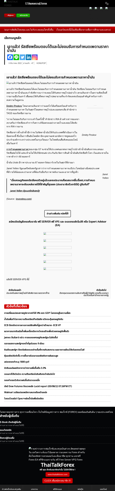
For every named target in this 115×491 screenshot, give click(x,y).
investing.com (23, 199)
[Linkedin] (28, 57)
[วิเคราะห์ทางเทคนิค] (97, 15)
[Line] (16, 57)
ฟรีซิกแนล (57, 489)
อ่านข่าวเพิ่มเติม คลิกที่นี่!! (57, 213)
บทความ (34, 489)
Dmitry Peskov (14, 106)
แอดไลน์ (103, 489)
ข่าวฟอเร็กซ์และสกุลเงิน (11, 489)
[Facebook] (10, 57)
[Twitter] (22, 57)
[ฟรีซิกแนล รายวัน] (91, 15)
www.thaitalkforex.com (57, 474)
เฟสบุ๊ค (80, 489)
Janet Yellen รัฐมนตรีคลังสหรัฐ (25, 191)
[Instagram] (35, 57)
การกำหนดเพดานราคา (17, 149)
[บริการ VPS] (102, 15)
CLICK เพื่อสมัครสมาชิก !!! (57, 480)
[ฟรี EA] (107, 15)
